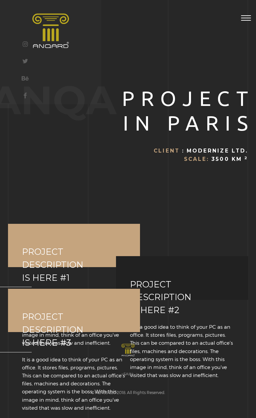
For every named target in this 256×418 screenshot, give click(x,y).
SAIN (128, 373)
